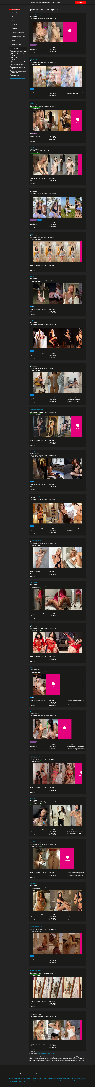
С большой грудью (35, 1078)
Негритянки (77, 1078)
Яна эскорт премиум (35, 496)
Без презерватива (46, 1078)
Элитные (54, 1078)
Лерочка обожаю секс (36, 970)
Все (72, 1080)
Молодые (56, 1080)
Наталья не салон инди (36, 926)
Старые (68, 1080)
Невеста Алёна (34, 59)
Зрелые (51, 1080)
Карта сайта (55, 1074)
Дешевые (62, 1080)
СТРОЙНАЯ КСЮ (34, 883)
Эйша (31, 234)
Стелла (32, 276)
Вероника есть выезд (35, 1013)
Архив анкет (46, 1074)
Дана (31, 667)
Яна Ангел (32, 321)
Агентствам (23, 1074)
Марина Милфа (34, 451)
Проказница (33, 712)
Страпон (19, 1078)
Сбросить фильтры (15, 9)
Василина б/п (33, 582)
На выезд (59, 1078)
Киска (31, 365)
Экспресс (45, 1080)
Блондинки (13, 1078)
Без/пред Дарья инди (35, 15)
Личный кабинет (80, 2)
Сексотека (31, 1074)
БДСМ (40, 1080)
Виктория (32, 841)
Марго (31, 625)
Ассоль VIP (33, 190)
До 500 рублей (78, 1080)
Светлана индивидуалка (36, 756)
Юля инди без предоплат (36, 409)
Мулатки (12, 1080)
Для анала (23, 1080)
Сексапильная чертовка (36, 540)
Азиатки (65, 1078)
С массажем (26, 1078)
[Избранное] (72, 2)
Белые (83, 1078)
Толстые (71, 1078)
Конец (52, 1053)
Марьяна (32, 103)
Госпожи (29, 1080)
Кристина (32, 147)
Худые (17, 1080)
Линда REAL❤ (33, 798)
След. (48, 1053)
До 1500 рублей (21, 1081)
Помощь (38, 1074)
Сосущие (34, 1080)
